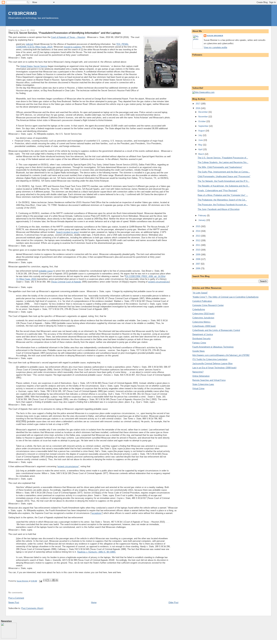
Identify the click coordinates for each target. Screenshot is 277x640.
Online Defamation (201, 376)
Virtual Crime (198, 388)
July (200, 135)
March (201, 154)
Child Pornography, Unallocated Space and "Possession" (224, 176)
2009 (198, 254)
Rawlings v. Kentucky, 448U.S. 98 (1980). (96, 552)
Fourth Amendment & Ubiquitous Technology (213, 347)
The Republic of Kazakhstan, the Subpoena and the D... (224, 186)
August (202, 130)
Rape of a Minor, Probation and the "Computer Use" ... (223, 195)
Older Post (173, 602)
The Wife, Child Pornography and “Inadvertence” (220, 167)
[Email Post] (40, 581)
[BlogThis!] (47, 580)
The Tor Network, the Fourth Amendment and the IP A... (223, 181)
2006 (198, 268)
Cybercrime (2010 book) (203, 313)
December (203, 112)
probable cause (46, 271)
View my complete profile (215, 47)
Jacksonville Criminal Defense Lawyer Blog (212, 363)
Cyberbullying (198, 309)
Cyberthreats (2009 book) (204, 326)
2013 (198, 236)
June (200, 140)
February (202, 215)
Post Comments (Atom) (32, 608)
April (200, 149)
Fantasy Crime (199, 343)
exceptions (97, 513)
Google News (198, 351)
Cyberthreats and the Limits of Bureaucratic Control (216, 330)
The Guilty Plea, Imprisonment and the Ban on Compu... (224, 172)
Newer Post (13, 602)
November (203, 116)
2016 (198, 108)
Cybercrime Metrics (201, 322)
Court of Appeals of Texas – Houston (68, 37)
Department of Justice (202, 334)
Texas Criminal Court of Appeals (66, 282)
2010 (198, 250)
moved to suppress (73, 47)
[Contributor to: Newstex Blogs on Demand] (9, 638)
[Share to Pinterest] (56, 580)
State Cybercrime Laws (203, 384)
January (202, 220)
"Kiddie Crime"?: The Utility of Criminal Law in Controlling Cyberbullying (225, 297)
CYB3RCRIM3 (22, 13)
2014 (198, 231)
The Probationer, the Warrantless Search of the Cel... (222, 200)
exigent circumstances (158, 282)
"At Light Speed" (200, 293)
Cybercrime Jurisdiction (203, 318)
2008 (198, 259)
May (200, 145)
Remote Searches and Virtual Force (209, 380)
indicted (29, 44)
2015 (198, 226)
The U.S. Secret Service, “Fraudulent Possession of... (223, 158)
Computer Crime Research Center (208, 305)
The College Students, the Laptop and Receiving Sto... (223, 162)
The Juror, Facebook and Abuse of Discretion (218, 209)
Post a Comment (16, 598)
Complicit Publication (202, 301)
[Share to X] (50, 580)
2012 (198, 240)
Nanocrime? (197, 372)
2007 (198, 264)
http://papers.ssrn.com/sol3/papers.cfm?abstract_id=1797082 (220, 355)
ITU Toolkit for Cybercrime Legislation (209, 359)
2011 (198, 245)
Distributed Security (201, 338)
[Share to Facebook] (53, 580)
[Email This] (44, 580)
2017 (198, 103)
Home (94, 602)
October (202, 121)
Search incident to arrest (67, 232)
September (203, 126)
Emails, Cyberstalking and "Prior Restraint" (218, 190)
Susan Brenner (215, 35)
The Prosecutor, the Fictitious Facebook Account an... (223, 204)
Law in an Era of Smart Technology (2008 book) (214, 367)
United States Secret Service (33, 66)
